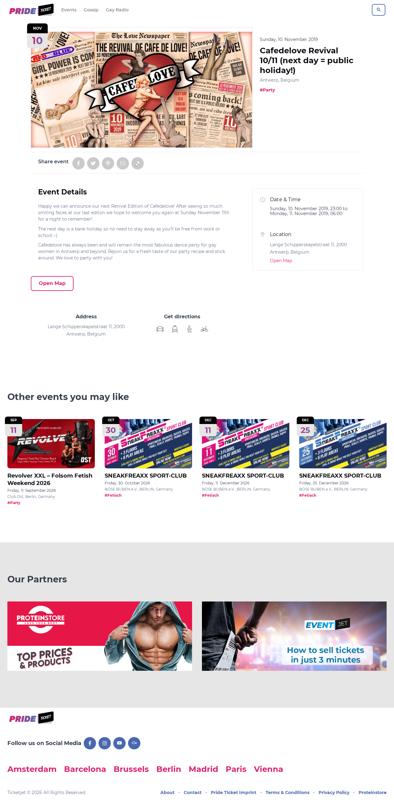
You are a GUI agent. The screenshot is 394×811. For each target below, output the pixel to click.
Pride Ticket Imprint (233, 792)
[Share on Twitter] (93, 163)
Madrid (203, 769)
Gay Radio (117, 10)
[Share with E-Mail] (123, 163)
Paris (236, 769)
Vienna (268, 769)
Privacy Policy (334, 792)
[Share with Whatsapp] (137, 163)
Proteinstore (373, 792)
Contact (193, 792)
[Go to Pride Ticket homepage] (30, 10)
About (167, 792)
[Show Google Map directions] (160, 329)
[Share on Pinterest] (108, 163)
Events (68, 10)
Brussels (131, 769)
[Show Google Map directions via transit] (175, 329)
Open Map (52, 283)
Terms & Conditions (287, 792)
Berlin (168, 769)
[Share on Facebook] (78, 163)
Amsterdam (32, 769)
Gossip (91, 10)
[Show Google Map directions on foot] (189, 329)
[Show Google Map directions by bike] (204, 329)
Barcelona (85, 769)
